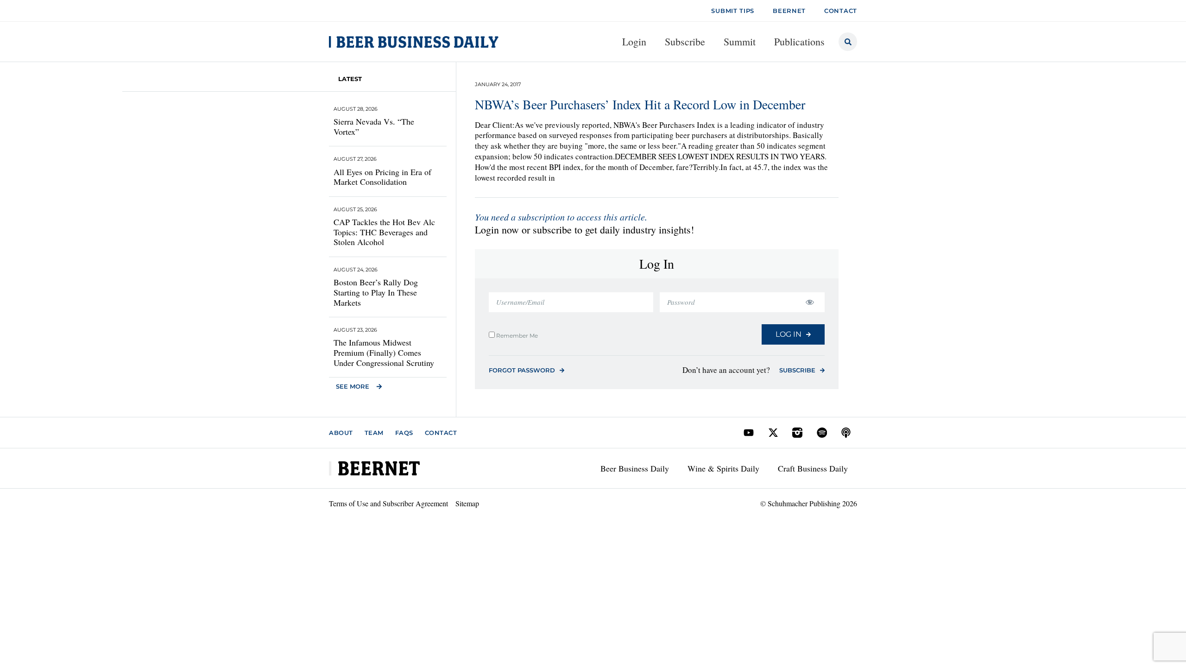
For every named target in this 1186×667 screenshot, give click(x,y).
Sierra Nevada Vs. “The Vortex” (374, 126)
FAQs (404, 432)
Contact (441, 432)
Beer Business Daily (634, 468)
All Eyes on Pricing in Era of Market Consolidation (382, 177)
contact (840, 10)
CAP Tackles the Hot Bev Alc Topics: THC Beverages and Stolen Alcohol (384, 231)
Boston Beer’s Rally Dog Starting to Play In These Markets (376, 292)
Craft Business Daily (813, 468)
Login (634, 41)
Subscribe (685, 41)
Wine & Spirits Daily (723, 468)
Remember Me (516, 335)
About (341, 432)
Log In (788, 334)
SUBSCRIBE (797, 370)
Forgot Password (522, 370)
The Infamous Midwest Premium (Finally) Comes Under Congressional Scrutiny (384, 352)
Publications (799, 41)
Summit (740, 41)
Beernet (789, 10)
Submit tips (732, 10)
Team (374, 432)
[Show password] (810, 302)
